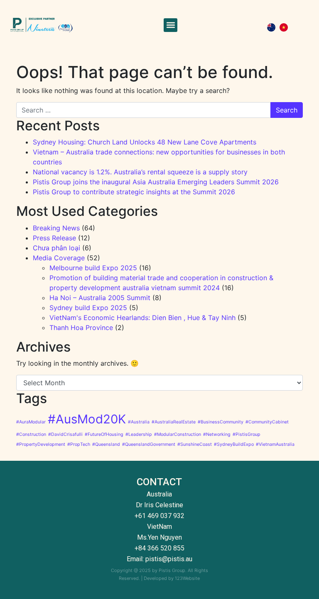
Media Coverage (59, 258)
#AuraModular (31, 422)
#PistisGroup (246, 434)
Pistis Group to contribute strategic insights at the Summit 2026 (134, 192)
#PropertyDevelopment (40, 444)
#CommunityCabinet (267, 422)
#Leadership (138, 434)
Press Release (54, 238)
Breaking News (56, 228)
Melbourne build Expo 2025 (93, 268)
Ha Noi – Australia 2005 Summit (99, 297)
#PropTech (78, 444)
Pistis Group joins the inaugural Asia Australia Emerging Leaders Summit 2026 (156, 182)
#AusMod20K (87, 419)
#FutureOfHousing (104, 434)
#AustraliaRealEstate (174, 422)
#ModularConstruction (177, 434)
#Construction (31, 434)
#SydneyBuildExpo (234, 444)
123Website (187, 578)
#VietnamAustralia (275, 444)
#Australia (139, 422)
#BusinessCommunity (220, 422)
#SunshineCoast (194, 444)
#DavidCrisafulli (65, 434)
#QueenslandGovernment (148, 444)
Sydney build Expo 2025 (88, 307)
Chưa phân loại (56, 248)
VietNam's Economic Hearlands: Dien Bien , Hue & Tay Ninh (142, 317)
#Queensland (106, 444)
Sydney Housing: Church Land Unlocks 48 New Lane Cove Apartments (144, 142)
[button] (170, 25)
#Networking (217, 434)
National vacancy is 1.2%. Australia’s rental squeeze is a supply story (140, 172)
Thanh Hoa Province (81, 327)
